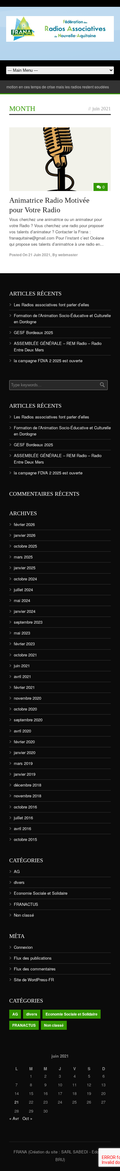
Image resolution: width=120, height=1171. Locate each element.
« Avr (14, 1118)
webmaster (68, 254)
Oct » (27, 1118)
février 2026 (24, 524)
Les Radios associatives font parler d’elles (51, 305)
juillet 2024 (23, 589)
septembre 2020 (28, 720)
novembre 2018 (27, 796)
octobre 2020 (25, 709)
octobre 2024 (25, 579)
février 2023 (24, 644)
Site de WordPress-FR (34, 979)
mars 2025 (23, 557)
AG (17, 871)
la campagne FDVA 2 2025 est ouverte (48, 360)
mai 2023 (22, 633)
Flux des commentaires (35, 969)
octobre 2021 (25, 655)
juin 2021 (22, 665)
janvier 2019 (24, 774)
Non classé (24, 915)
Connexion (23, 947)
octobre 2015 (25, 839)
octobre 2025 (25, 546)
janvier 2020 (24, 752)
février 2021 (24, 687)
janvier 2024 (24, 611)
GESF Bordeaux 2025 (33, 332)
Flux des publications (33, 958)
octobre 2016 (25, 807)
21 (16, 1102)
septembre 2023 (28, 622)
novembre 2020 (27, 698)
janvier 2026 (24, 535)
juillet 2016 (23, 818)
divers (19, 882)
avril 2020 (22, 731)
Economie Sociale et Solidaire (40, 893)
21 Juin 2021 (39, 254)
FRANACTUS (26, 904)
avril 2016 (22, 828)
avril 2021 (22, 676)
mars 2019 (23, 763)
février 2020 (24, 742)
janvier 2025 (24, 568)
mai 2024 (22, 600)
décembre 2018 (27, 785)
